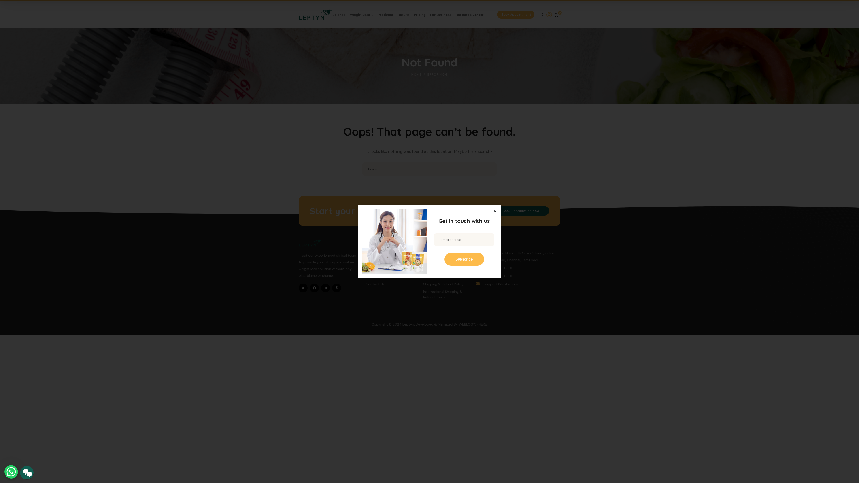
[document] (429, 241)
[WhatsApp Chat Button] (11, 472)
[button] (495, 210)
